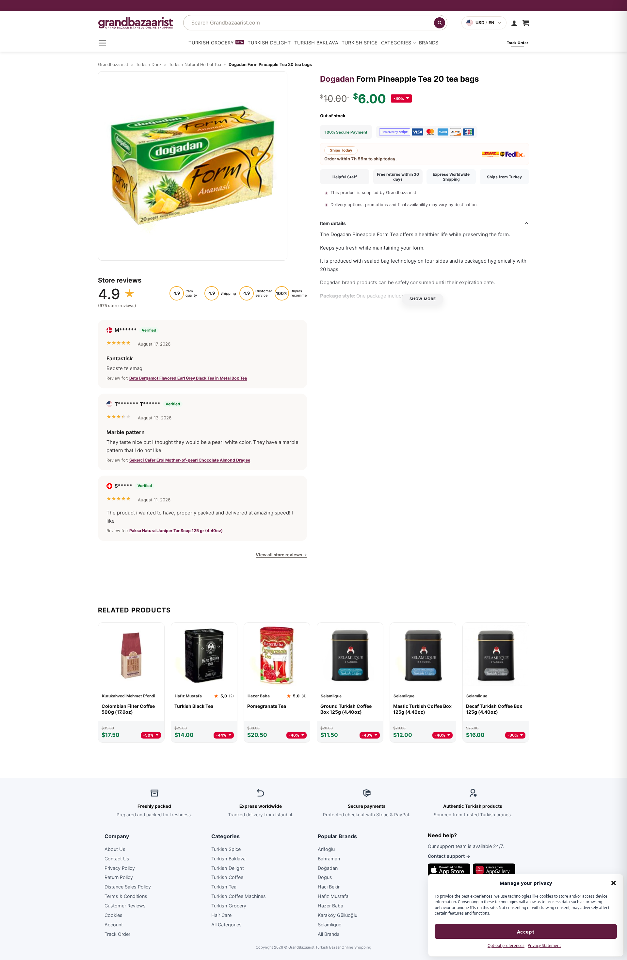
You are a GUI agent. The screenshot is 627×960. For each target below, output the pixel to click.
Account (113, 924)
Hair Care (221, 915)
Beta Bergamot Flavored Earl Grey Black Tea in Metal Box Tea (188, 378)
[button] (613, 883)
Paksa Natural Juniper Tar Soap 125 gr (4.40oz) (176, 530)
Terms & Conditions (125, 896)
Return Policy (118, 877)
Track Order (117, 934)
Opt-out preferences (506, 945)
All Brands (329, 934)
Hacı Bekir (329, 887)
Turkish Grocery (211, 42)
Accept (526, 931)
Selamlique (329, 924)
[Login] (514, 23)
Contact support (449, 856)
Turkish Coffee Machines (238, 896)
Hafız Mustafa (333, 896)
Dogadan (337, 79)
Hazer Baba (330, 905)
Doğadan (328, 868)
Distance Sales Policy (127, 887)
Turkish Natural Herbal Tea (195, 64)
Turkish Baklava (316, 42)
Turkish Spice (360, 42)
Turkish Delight (269, 42)
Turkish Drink (149, 64)
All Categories (226, 924)
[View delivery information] (313, 5)
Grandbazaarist (113, 64)
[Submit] (439, 22)
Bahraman (329, 858)
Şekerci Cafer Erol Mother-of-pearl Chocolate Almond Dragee (189, 459)
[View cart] (525, 23)
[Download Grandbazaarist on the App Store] (449, 869)
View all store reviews (281, 554)
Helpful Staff (344, 176)
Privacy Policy (119, 868)
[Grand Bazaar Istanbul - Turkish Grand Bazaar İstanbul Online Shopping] (135, 22)
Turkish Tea (223, 887)
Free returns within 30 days (398, 177)
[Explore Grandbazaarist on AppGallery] (494, 869)
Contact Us (116, 858)
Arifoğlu (326, 849)
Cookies (113, 915)
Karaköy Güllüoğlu (337, 915)
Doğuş (325, 877)
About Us (114, 849)
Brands (429, 42)
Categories (396, 42)
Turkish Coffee (227, 877)
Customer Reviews (125, 905)
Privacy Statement (544, 945)
